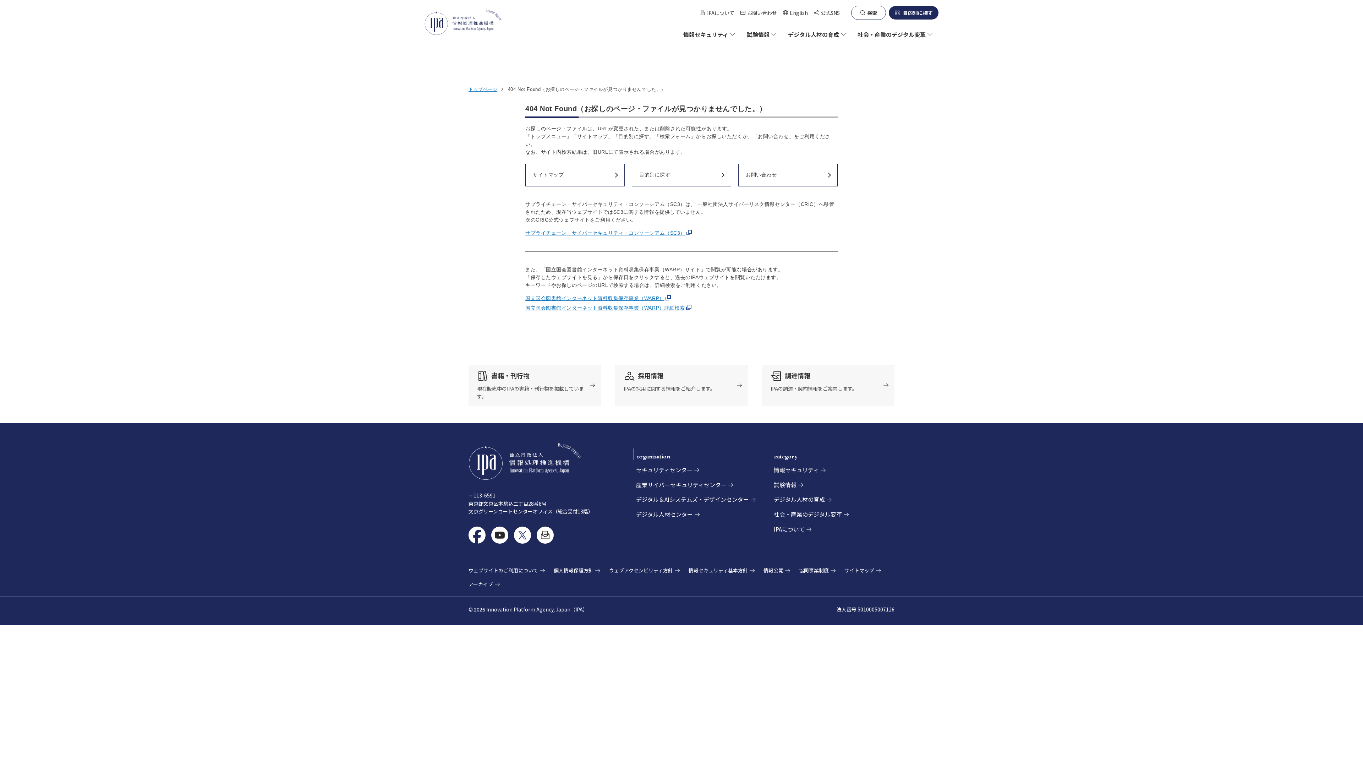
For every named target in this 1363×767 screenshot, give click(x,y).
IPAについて (720, 12)
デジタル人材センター (664, 514)
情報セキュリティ (796, 470)
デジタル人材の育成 (799, 499)
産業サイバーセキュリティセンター (681, 484)
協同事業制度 (814, 570)
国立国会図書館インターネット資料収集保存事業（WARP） (594, 298)
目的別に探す (918, 12)
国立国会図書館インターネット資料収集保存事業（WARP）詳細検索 (605, 308)
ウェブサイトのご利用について (503, 570)
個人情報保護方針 (573, 570)
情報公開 (773, 570)
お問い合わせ (762, 12)
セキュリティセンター (664, 470)
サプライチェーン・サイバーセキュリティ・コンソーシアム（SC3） (605, 233)
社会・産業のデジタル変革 (808, 514)
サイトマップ (859, 570)
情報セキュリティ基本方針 (718, 570)
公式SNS (830, 12)
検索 (872, 12)
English (795, 13)
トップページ (483, 89)
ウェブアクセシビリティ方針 (641, 570)
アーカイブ (481, 584)
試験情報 (785, 484)
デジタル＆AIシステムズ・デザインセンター (692, 499)
